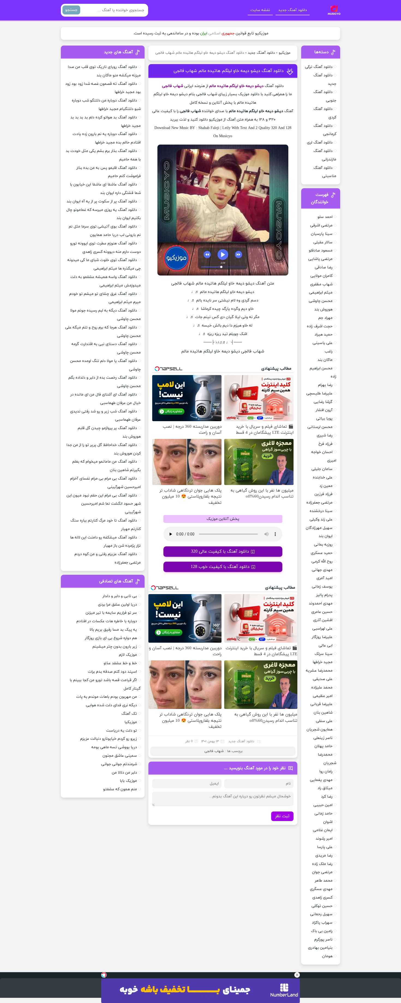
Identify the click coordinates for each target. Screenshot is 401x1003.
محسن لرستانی (320, 427)
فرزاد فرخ (325, 444)
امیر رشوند (324, 838)
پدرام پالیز (324, 595)
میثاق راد (325, 788)
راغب (329, 351)
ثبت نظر (282, 816)
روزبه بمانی (323, 544)
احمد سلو (325, 217)
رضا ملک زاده (322, 864)
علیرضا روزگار (322, 637)
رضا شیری (325, 435)
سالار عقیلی (323, 242)
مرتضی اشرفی (321, 225)
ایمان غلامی (323, 830)
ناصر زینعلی (323, 738)
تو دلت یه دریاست (121, 730)
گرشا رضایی (323, 402)
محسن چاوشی (321, 301)
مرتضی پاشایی (320, 259)
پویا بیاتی (324, 418)
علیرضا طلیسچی (319, 393)
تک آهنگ (129, 713)
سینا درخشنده (321, 511)
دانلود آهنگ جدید (292, 10)
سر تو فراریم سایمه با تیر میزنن (111, 612)
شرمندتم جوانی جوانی (119, 764)
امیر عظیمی (323, 696)
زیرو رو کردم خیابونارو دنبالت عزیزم (108, 738)
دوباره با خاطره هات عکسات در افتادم (106, 621)
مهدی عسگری (321, 889)
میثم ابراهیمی (321, 292)
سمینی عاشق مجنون (120, 755)
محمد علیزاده (322, 687)
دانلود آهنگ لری (320, 142)
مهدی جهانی (322, 570)
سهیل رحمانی (321, 914)
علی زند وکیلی (321, 519)
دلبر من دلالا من (124, 772)
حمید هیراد (324, 334)
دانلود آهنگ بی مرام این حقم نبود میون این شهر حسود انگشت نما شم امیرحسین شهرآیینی (104, 504)
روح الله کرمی (322, 561)
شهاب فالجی (214, 751)
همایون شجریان (320, 729)
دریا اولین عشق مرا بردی (117, 604)
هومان (327, 956)
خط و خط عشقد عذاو (120, 663)
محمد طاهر (324, 880)
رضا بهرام (325, 385)
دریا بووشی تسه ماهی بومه (114, 747)
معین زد (326, 486)
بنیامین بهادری (320, 947)
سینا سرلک (324, 654)
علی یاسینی (323, 343)
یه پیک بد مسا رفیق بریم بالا (113, 629)
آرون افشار (324, 410)
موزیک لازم (128, 654)
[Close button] (297, 975)
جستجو (71, 10)
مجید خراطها (323, 662)
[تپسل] (104, 975)
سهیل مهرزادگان (319, 528)
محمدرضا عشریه (319, 670)
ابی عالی (326, 645)
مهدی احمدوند (321, 603)
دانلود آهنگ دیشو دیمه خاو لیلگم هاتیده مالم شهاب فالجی (228, 71)
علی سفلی (324, 721)
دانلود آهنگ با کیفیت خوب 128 (220, 567)
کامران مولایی (321, 276)
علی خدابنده (323, 477)
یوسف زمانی (322, 586)
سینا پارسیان (322, 233)
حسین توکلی (322, 906)
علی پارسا (325, 847)
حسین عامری (322, 612)
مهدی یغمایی (321, 780)
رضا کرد (327, 796)
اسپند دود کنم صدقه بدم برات (112, 671)
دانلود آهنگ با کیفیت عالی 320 (220, 552)
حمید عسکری (322, 553)
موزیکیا (130, 722)
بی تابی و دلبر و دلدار (120, 596)
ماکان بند (325, 360)
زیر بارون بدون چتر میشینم (114, 646)
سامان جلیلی (322, 469)
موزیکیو (285, 52)
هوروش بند (323, 309)
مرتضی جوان (322, 872)
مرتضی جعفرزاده (319, 502)
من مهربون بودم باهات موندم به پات (106, 696)
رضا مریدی (324, 855)
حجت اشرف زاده (320, 326)
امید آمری (324, 578)
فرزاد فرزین (324, 494)
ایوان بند (326, 536)
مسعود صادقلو (321, 250)
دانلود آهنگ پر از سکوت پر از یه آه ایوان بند (102, 201)
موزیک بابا (128, 780)
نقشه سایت (260, 10)
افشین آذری (323, 620)
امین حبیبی (323, 805)
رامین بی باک (322, 931)
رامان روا (326, 771)
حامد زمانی (324, 813)
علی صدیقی (323, 679)
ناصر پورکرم (323, 939)
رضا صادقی (324, 267)
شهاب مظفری (321, 284)
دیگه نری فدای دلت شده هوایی (111, 705)
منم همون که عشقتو (120, 789)
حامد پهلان (324, 746)
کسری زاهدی (322, 897)
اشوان (328, 822)
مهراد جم (325, 318)
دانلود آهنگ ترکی (319, 67)
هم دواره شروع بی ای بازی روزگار (111, 638)
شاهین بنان (323, 712)
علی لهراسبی (322, 628)
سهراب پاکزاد (322, 922)
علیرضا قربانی (321, 704)
